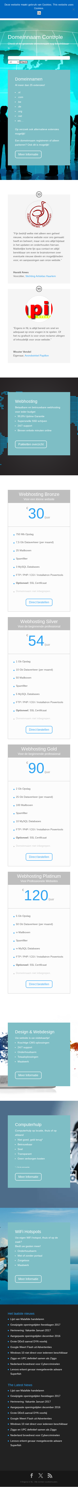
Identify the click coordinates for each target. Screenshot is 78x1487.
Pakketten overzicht (31, 444)
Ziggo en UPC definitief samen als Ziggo (33, 1358)
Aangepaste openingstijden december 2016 (35, 1336)
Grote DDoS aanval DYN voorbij (28, 1341)
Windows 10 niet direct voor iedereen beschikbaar (39, 1352)
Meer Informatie (28, 154)
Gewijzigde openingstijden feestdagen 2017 (35, 1324)
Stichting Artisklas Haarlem (40, 276)
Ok (39, 12)
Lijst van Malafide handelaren (27, 1319)
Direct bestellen (39, 602)
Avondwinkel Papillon (37, 355)
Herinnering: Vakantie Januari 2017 (30, 1330)
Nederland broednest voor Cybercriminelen (35, 1363)
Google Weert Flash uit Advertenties (31, 1347)
